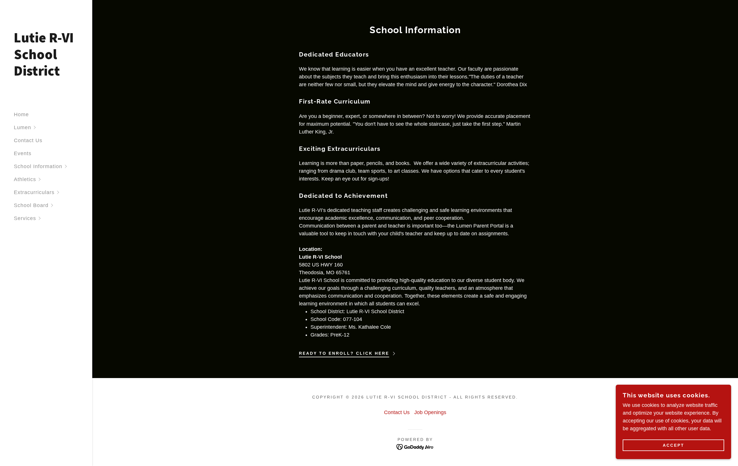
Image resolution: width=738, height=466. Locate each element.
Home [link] (21, 114)
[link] (46, 74)
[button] (53, 127)
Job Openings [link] (430, 412)
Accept (673, 445)
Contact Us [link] (28, 140)
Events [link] (22, 153)
